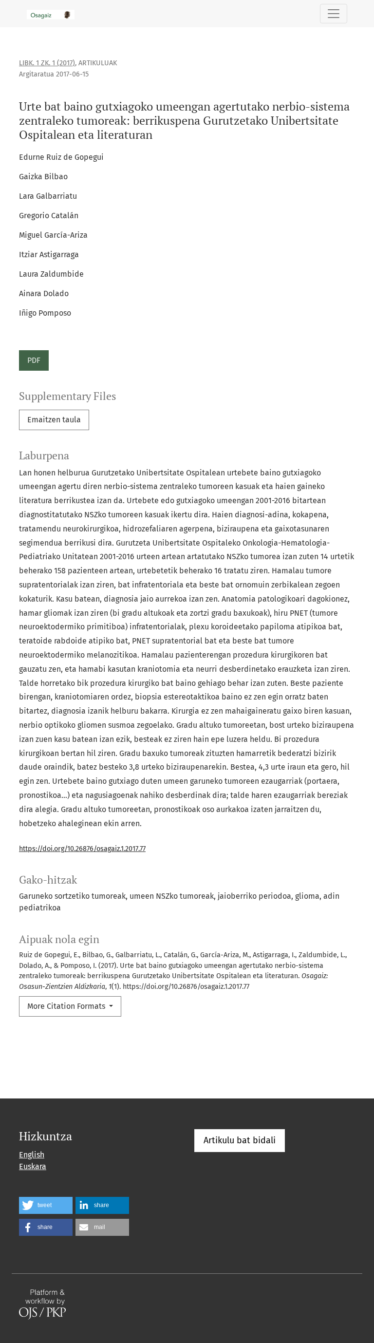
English (31, 1154)
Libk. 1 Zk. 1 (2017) (47, 63)
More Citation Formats (67, 1006)
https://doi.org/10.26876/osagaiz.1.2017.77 (82, 849)
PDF (33, 360)
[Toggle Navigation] (333, 13)
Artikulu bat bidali (240, 1140)
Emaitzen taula (54, 419)
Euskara (32, 1166)
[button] (46, 1205)
